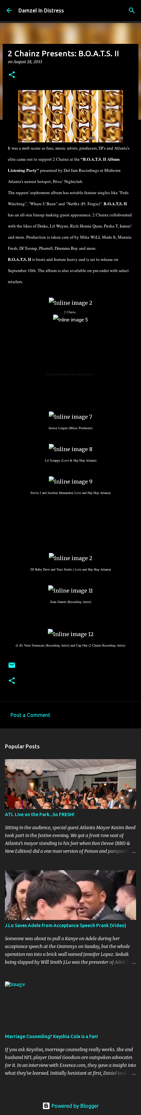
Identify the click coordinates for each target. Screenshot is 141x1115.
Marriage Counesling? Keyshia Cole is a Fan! (51, 1036)
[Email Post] (12, 668)
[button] (12, 75)
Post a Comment (30, 715)
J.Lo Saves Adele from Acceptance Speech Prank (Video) (65, 925)
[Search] (132, 10)
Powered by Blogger (74, 1106)
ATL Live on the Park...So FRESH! (39, 814)
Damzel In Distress (41, 10)
